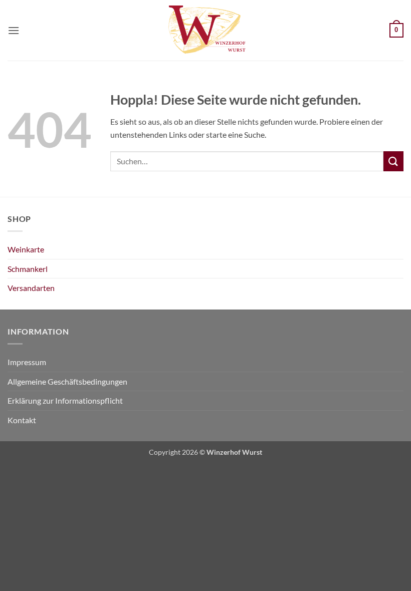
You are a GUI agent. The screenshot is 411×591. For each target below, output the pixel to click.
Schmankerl (28, 268)
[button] (14, 30)
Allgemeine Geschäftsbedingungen (67, 381)
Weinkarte (26, 249)
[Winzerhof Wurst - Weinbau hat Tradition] (205, 30)
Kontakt (22, 420)
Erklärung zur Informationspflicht (65, 400)
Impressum (27, 362)
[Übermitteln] (393, 161)
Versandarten (31, 287)
